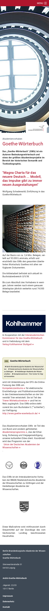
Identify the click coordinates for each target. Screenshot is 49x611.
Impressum (8, 596)
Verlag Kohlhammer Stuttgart (17, 344)
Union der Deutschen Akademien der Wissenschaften (21, 446)
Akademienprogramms (13, 432)
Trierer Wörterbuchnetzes (14, 400)
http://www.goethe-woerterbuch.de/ (20, 413)
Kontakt (6, 607)
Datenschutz (8, 601)
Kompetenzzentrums (12, 388)
